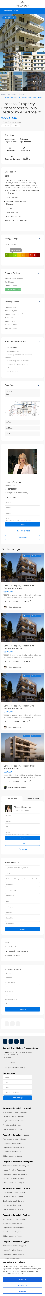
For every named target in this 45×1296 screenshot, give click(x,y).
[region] (22, 1277)
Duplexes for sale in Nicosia (13, 1148)
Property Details (12, 302)
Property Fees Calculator (13, 947)
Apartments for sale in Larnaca (14, 1192)
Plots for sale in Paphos (12, 1232)
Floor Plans (9, 385)
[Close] (42, 1260)
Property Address (12, 273)
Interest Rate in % (11, 1000)
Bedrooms (10, 884)
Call (23, 531)
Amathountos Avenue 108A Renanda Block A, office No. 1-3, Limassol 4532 (17, 1054)
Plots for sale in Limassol (12, 1125)
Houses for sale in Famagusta (14, 1170)
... (35, 598)
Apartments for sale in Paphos (14, 1219)
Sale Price (8, 974)
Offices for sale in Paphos (12, 1236)
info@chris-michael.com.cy (17, 493)
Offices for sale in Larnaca (13, 1209)
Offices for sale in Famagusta (14, 1183)
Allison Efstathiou (13, 482)
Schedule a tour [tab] (33, 799)
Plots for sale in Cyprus (12, 1259)
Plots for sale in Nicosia (12, 1152)
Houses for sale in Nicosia (12, 1143)
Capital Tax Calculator (12, 955)
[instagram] (18, 1023)
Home (3, 94)
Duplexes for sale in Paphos (13, 1228)
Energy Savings (11, 239)
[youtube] (16, 1041)
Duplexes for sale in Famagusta (15, 1174)
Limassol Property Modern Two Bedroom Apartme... (18, 647)
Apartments (12, 94)
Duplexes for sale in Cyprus (13, 1254)
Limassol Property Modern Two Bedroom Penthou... (18, 587)
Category (9, 907)
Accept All (23, 1279)
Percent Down (10, 982)
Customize (22, 1285)
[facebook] (7, 1023)
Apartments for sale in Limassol (15, 1112)
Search (22, 929)
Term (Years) (9, 991)
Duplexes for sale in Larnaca (13, 1201)
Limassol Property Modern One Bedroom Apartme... (18, 707)
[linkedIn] (12, 1023)
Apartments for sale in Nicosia (14, 1139)
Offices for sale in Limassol (13, 1129)
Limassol (21, 94)
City (7, 901)
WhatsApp (23, 538)
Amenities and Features (15, 341)
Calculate (22, 1009)
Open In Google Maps (13, 289)
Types (8, 873)
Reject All (22, 1291)
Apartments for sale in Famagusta (16, 1166)
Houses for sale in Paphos (12, 1223)
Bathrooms (10, 923)
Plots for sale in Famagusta (13, 1178)
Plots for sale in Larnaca (12, 1205)
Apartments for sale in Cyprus (14, 1246)
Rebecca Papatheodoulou (17, 787)
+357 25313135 (12, 489)
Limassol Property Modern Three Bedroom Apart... (19, 767)
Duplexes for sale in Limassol (14, 1121)
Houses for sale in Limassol (13, 1117)
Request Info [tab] (12, 799)
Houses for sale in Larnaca (13, 1197)
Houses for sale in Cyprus (12, 1250)
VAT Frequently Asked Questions (16, 951)
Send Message (17, 1098)
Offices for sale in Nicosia (12, 1156)
